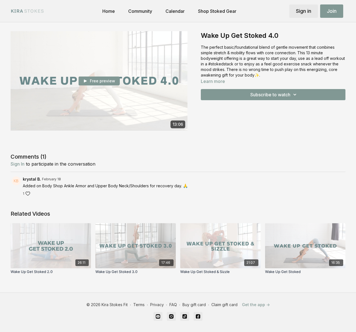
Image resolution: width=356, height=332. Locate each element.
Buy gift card (194, 304)
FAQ (173, 304)
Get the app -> (256, 304)
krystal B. (32, 179)
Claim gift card (224, 304)
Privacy (157, 304)
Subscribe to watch (270, 94)
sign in (17, 164)
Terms (139, 304)
